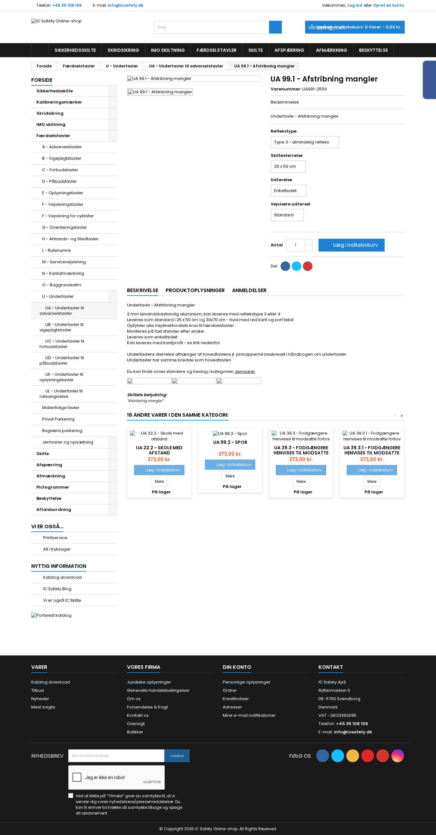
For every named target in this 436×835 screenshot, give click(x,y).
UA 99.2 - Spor (230, 442)
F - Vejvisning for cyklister (68, 216)
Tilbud (37, 690)
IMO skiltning (168, 50)
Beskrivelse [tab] (142, 290)
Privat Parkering (58, 419)
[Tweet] (296, 266)
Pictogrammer (52, 487)
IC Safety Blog (56, 589)
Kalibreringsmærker (59, 102)
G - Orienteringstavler (64, 227)
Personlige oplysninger (247, 682)
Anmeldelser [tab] (249, 290)
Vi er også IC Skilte (61, 600)
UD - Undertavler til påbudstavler (62, 360)
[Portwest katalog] (51, 615)
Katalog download (62, 577)
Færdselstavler (217, 50)
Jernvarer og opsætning (67, 442)
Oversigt (136, 724)
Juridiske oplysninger (149, 682)
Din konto (237, 667)
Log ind (355, 5)
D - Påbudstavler (59, 181)
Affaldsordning (53, 509)
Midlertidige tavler (60, 408)
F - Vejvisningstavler (62, 204)
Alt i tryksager (56, 549)
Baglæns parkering (62, 431)
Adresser (232, 707)
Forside (41, 80)
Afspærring (289, 50)
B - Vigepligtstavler (61, 158)
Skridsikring (123, 50)
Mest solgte (43, 707)
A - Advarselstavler (62, 147)
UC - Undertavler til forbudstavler (62, 344)
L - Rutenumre (56, 250)
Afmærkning (331, 50)
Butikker (135, 732)
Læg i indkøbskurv (351, 245)
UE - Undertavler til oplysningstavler (61, 377)
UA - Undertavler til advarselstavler (62, 310)
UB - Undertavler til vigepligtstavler (62, 327)
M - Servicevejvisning (64, 262)
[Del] (285, 266)
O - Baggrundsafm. (62, 285)
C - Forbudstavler (60, 170)
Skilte (255, 50)
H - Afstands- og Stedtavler (70, 239)
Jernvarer (245, 371)
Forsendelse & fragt (147, 707)
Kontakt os (138, 715)
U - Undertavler (58, 296)
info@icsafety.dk (125, 5)
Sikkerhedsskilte (75, 50)
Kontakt (331, 667)
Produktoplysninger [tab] (195, 290)
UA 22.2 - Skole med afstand (159, 450)
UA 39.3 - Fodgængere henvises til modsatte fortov (301, 453)
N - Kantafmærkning (63, 273)
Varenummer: (286, 89)
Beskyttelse (373, 50)
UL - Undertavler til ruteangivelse (61, 393)
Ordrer (230, 690)
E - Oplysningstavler (62, 193)
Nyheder (40, 699)
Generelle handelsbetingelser (158, 690)
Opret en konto (388, 5)
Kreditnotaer (236, 699)
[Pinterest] (307, 266)
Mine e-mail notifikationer (249, 715)
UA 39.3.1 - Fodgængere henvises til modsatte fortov (371, 453)
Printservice (54, 538)
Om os (134, 699)
